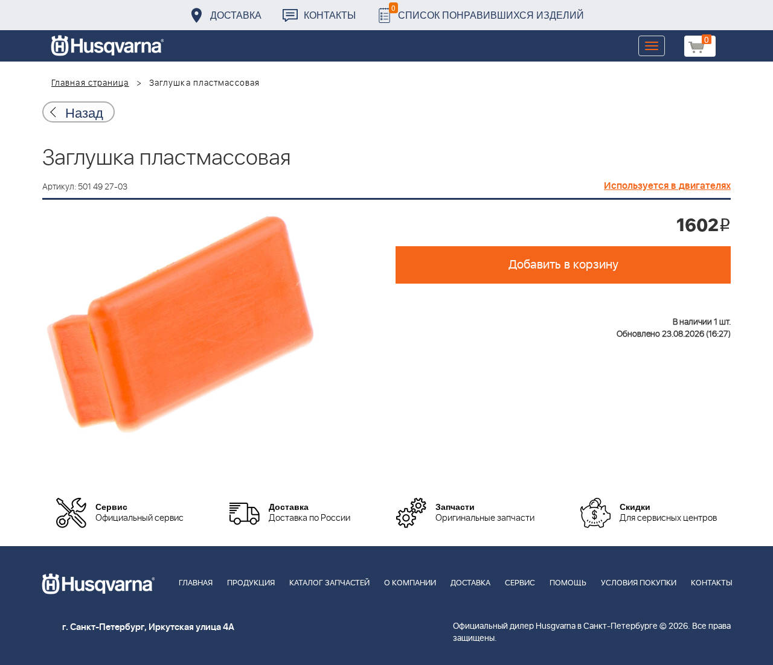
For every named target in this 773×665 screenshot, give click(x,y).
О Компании (410, 583)
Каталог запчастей (329, 583)
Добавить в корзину (563, 265)
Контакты (330, 15)
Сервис (520, 583)
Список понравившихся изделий (487, 11)
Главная (196, 583)
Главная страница (90, 83)
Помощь (568, 583)
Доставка (235, 15)
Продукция (251, 583)
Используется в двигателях (667, 186)
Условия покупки (638, 583)
